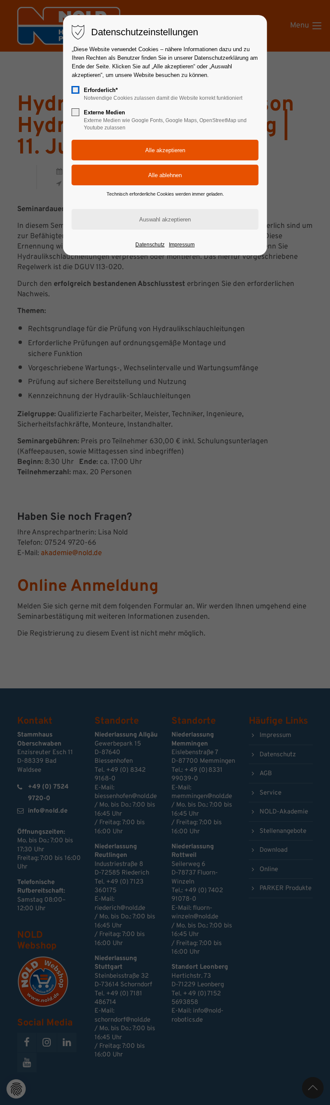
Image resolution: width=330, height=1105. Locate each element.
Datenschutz (150, 245)
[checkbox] (75, 90)
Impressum (182, 245)
